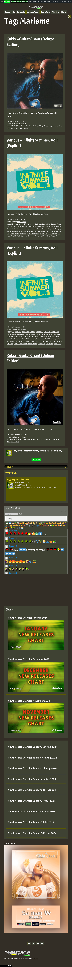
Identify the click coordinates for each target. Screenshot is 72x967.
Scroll (65, 511)
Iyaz (29, 229)
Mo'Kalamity (15, 128)
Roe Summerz (14, 233)
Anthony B (31, 224)
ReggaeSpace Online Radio (18, 479)
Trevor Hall (39, 236)
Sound (61, 511)
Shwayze (23, 233)
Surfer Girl (43, 233)
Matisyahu (24, 231)
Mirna (8, 128)
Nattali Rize (10, 341)
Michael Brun (32, 231)
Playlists (55, 12)
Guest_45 (13, 530)
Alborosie (18, 224)
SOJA (29, 233)
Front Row (45, 12)
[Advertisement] (36, 588)
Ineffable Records (16, 229)
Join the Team (33, 12)
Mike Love (45, 231)
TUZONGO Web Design (29, 958)
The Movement (30, 236)
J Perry (33, 229)
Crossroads (10, 12)
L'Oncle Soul (47, 126)
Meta (60, 126)
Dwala (41, 334)
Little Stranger (55, 229)
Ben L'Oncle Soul (29, 439)
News (63, 12)
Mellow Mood (38, 339)
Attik (13, 126)
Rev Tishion (24, 128)
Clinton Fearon (21, 126)
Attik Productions (18, 439)
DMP (26, 226)
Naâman (52, 231)
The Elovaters (52, 233)
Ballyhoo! (38, 224)
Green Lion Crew (42, 226)
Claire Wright (11, 226)
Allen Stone (26, 332)
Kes (49, 229)
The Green (10, 344)
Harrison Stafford (32, 126)
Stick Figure (35, 233)
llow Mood (10, 231)
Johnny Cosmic (42, 229)
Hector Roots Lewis (55, 226)
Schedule (21, 12)
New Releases (21, 123)
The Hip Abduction (17, 236)
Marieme (55, 126)
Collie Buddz (20, 226)
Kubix (40, 126)
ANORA (24, 224)
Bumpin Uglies (56, 224)
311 (13, 224)
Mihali (40, 231)
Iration (25, 229)
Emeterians (32, 226)
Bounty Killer (46, 224)
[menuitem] (2, 1)
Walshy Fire (54, 236)
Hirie (8, 229)
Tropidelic (46, 236)
